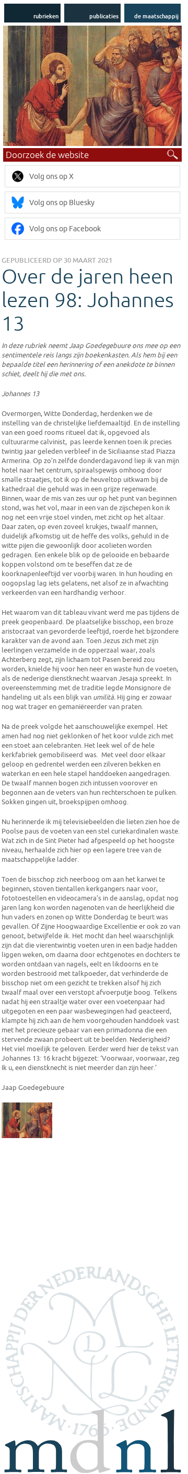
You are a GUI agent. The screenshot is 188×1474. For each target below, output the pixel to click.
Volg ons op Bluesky (62, 202)
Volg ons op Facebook (65, 228)
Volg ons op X (51, 176)
